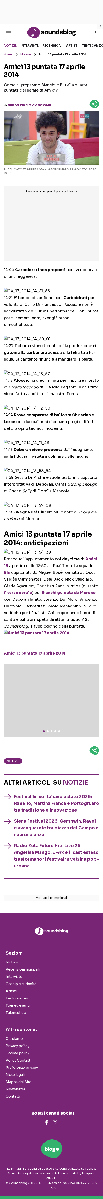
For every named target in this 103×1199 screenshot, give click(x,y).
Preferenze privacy (22, 1067)
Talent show (16, 1013)
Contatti (13, 1096)
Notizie (10, 45)
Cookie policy (17, 1053)
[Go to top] (93, 1183)
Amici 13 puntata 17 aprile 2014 (35, 653)
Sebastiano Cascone (29, 105)
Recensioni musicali (23, 969)
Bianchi (49, 592)
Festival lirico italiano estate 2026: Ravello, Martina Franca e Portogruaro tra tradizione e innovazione (56, 803)
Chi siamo (14, 1039)
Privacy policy (17, 1046)
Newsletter (15, 1089)
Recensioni (52, 45)
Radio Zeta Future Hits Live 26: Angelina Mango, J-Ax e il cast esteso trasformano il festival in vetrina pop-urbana (56, 855)
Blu (7, 572)
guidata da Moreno (76, 592)
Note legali (15, 1075)
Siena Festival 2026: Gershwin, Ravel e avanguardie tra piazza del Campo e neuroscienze (56, 827)
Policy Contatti (18, 1060)
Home (8, 54)
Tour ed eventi (18, 1005)
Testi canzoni (17, 998)
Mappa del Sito (19, 1082)
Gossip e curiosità (21, 984)
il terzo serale (18, 592)
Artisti (72, 45)
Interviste (29, 45)
